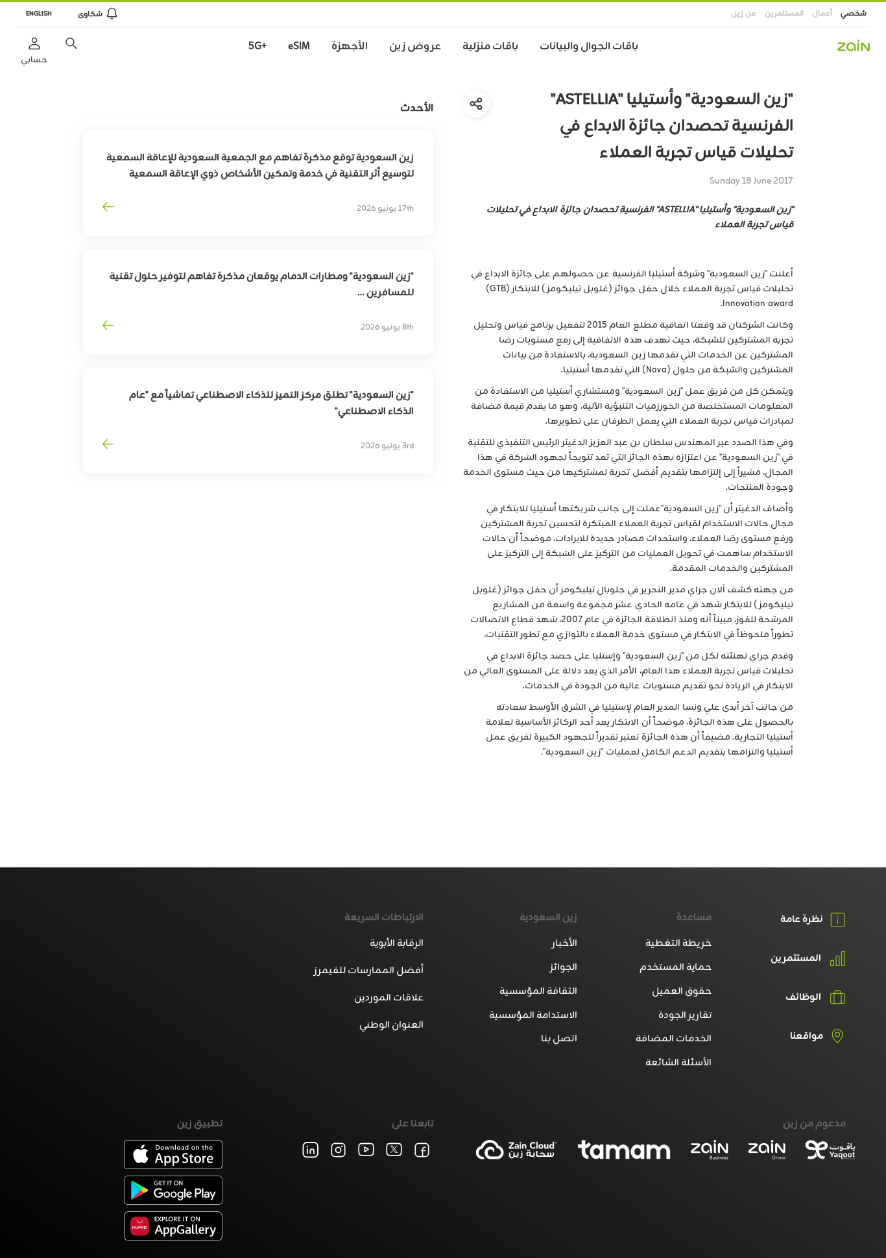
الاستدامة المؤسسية (533, 1016)
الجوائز (563, 968)
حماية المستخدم (676, 968)
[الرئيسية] (853, 45)
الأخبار (564, 944)
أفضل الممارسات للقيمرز (369, 971)
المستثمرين (784, 13)
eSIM (299, 47)
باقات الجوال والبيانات (589, 47)
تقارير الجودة (685, 1016)
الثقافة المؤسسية (538, 992)
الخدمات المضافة (674, 1039)
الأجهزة (349, 47)
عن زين (743, 13)
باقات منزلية (490, 47)
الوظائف (803, 997)
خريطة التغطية (678, 944)
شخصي (854, 13)
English (39, 14)
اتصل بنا (559, 1039)
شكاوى (90, 14)
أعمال (822, 13)
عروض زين (415, 47)
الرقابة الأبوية (397, 944)
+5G (257, 47)
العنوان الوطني (391, 1025)
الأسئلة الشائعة (678, 1063)
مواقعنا (806, 1036)
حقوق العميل (682, 992)
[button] (71, 43)
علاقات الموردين (389, 998)
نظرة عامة (801, 920)
